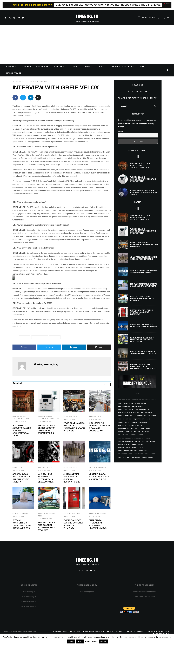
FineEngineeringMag (46, 364)
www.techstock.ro (29, 601)
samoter (123, 454)
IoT (137, 428)
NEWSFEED (11, 67)
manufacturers (143, 438)
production (124, 447)
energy (152, 416)
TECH (74, 67)
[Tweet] (23, 97)
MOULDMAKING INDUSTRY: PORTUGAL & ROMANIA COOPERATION (99, 427)
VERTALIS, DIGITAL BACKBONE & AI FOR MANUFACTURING (99, 476)
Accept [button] (71, 641)
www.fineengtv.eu (87, 591)
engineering (125, 419)
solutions (124, 457)
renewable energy (128, 450)
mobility (140, 441)
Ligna (121, 431)
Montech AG (124, 444)
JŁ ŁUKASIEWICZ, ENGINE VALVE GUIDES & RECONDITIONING (71, 478)
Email (120, 131)
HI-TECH (41, 419)
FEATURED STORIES (19, 416)
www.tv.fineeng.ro (29, 596)
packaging (138, 444)
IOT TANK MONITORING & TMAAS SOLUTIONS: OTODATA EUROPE (22, 524)
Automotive (138, 406)
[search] (155, 106)
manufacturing (126, 441)
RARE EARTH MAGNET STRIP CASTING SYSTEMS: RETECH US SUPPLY (143, 192)
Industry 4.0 (136, 425)
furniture (124, 422)
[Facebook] (6, 18)
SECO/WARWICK (136, 454)
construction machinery (131, 412)
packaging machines (39, 337)
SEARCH (27, 67)
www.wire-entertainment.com (145, 591)
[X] (10, 18)
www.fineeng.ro (29, 591)
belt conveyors (127, 409)
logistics (132, 431)
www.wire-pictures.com (145, 596)
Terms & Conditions (158, 631)
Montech (151, 441)
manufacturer (126, 438)
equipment (139, 419)
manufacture (137, 435)
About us (75, 631)
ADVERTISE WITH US (122, 67)
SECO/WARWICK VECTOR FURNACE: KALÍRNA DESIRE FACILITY (21, 478)
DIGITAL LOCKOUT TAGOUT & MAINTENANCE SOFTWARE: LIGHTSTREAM (142, 339)
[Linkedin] (23, 18)
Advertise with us (93, 631)
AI (120, 403)
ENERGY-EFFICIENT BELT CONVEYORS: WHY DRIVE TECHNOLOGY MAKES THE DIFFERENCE (108, 5)
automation (124, 406)
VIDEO (101, 67)
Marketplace (14, 73)
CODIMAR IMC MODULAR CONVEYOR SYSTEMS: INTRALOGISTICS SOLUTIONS (142, 366)
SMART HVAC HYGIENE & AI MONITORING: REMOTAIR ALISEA (97, 524)
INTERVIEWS (42, 67)
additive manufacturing (144, 400)
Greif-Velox (25, 337)
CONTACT (145, 67)
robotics (144, 450)
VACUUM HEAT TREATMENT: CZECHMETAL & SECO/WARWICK (45, 478)
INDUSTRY (59, 67)
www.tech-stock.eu (29, 607)
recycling (138, 447)
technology (55, 337)
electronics (141, 416)
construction (144, 409)
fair (148, 419)
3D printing (124, 400)
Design (149, 412)
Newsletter (60, 631)
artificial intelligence (135, 403)
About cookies (135, 631)
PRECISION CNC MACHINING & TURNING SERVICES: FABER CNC (143, 353)
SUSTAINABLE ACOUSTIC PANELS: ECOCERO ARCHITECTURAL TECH (21, 430)
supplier (136, 457)
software (150, 454)
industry (123, 425)
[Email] (38, 97)
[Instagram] (14, 18)
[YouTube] (18, 18)
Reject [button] (80, 641)
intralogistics (126, 428)
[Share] (15, 97)
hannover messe (139, 422)
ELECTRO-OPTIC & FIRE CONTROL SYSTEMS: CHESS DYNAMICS (47, 526)
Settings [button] (103, 641)
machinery (144, 431)
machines (123, 435)
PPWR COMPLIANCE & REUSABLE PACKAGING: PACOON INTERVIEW (74, 427)
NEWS (87, 67)
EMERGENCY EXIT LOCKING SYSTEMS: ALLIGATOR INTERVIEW (73, 524)
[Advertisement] (87, 44)
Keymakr (146, 428)
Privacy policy (115, 631)
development (125, 416)
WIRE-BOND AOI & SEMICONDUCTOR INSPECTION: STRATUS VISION (46, 429)
